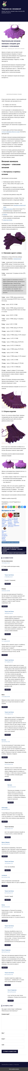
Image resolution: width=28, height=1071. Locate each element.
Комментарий (6, 1014)
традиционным (17, 258)
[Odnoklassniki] (5, 507)
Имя (3, 1033)
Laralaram (4, 875)
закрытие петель (7, 220)
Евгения (4, 740)
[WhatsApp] (14, 507)
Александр (4, 807)
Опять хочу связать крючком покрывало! (14, 553)
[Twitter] (8, 507)
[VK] (3, 507)
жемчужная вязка (8, 209)
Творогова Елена (9, 575)
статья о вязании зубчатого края (11, 131)
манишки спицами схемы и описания (10, 542)
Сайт (3, 1044)
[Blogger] (16, 507)
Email (3, 1039)
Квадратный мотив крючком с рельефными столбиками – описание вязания (12, 549)
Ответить (4, 569)
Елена (3, 905)
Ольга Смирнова (6, 950)
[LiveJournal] (19, 507)
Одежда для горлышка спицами (16, 48)
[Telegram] (22, 507)
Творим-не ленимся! (11, 9)
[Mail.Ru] (11, 507)
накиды (5, 214)
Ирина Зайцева (6, 842)
